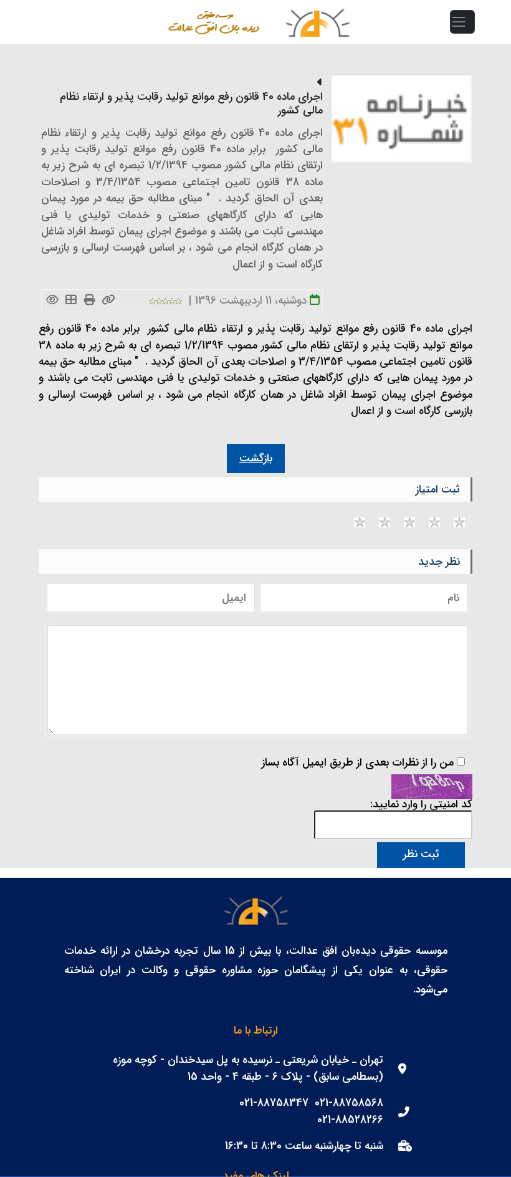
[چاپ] (90, 301)
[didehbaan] (317, 22)
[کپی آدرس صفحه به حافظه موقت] (109, 301)
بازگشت (255, 458)
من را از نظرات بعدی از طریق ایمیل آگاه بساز (358, 763)
